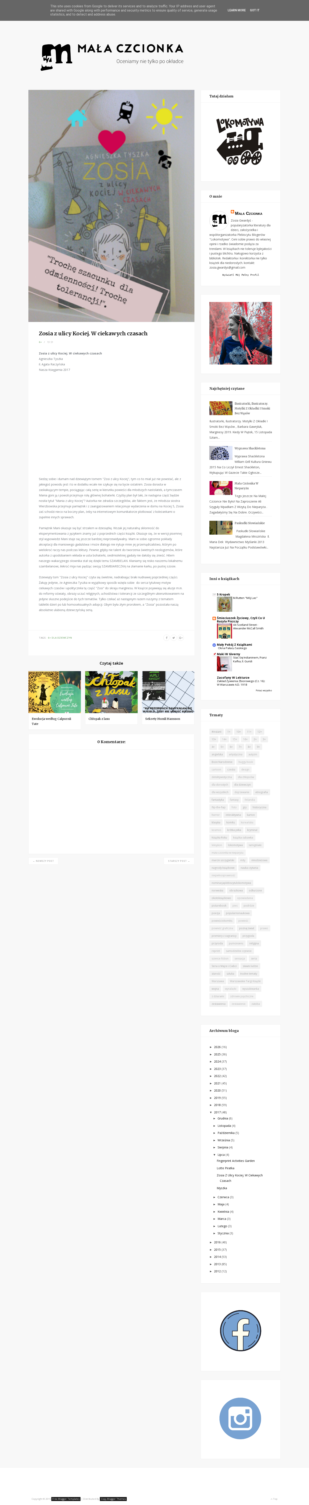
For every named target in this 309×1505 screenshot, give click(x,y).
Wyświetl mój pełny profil (240, 275)
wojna (215, 989)
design (245, 769)
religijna (254, 943)
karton (251, 815)
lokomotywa (235, 845)
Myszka (222, 1188)
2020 (218, 1090)
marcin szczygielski (223, 860)
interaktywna (233, 815)
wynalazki (230, 989)
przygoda (248, 936)
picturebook (219, 905)
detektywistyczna (222, 777)
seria (254, 958)
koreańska (247, 822)
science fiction (220, 958)
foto (234, 807)
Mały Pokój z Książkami (234, 645)
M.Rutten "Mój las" (245, 598)
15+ (235, 739)
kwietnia (224, 1212)
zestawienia (219, 1004)
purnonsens (236, 943)
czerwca (224, 1197)
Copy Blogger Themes (113, 1498)
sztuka (230, 973)
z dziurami (218, 996)
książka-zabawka (243, 837)
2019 (218, 1098)
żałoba (256, 1004)
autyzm (252, 754)
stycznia (224, 1233)
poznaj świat (246, 928)
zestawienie (239, 1004)
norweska (217, 890)
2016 (218, 1242)
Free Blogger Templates (65, 1498)
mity (242, 860)
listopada (225, 1126)
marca (222, 1219)
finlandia (250, 800)
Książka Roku (219, 837)
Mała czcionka (248, 213)
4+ (213, 747)
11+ (249, 731)
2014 (218, 1257)
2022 (218, 1076)
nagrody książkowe (223, 868)
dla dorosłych (220, 784)
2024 (218, 1061)
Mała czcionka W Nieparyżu (246, 486)
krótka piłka (234, 830)
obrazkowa (236, 890)
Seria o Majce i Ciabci (224, 966)
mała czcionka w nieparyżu (227, 852)
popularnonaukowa (238, 913)
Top (274, 1498)
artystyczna (235, 754)
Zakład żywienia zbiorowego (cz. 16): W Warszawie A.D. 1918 (241, 682)
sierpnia (223, 1147)
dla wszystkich (220, 792)
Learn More (237, 10)
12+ (260, 731)
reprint (216, 951)
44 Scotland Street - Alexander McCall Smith (248, 626)
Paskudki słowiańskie (250, 523)
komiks (230, 822)
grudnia (223, 1118)
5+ (222, 747)
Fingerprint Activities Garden (236, 1161)
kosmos (216, 830)
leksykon (217, 845)
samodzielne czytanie (239, 951)
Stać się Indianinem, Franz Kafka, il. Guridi (250, 659)
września (224, 1140)
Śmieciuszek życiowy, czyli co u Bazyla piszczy (241, 619)
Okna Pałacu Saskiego (232, 648)
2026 (218, 1047)
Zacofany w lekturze (233, 678)
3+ (264, 739)
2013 (218, 1264)
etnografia (261, 792)
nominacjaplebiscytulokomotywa (231, 883)
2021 (218, 1083)
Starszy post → (179, 860)
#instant (216, 731)
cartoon (216, 769)
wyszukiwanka (250, 989)
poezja (216, 913)
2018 (218, 1105)
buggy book (246, 762)
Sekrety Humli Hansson (162, 719)
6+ (40, 342)
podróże (249, 905)
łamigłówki (255, 845)
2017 (218, 1112)
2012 (218, 1271)
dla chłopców (246, 777)
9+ (258, 747)
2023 (218, 1069)
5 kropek (223, 594)
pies (235, 905)
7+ (240, 747)
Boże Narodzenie (222, 762)
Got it (255, 10)
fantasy (234, 800)
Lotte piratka (225, 1168)
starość (216, 973)
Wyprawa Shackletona (250, 448)
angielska (217, 754)
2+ (255, 739)
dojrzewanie (242, 792)
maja (221, 1204)
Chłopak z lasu (99, 719)
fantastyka (218, 800)
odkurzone (255, 890)
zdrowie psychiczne (242, 996)
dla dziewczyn (62, 637)
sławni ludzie (250, 966)
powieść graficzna (222, 928)
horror (216, 815)
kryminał (252, 830)
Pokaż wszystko (264, 690)
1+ (228, 731)
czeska (231, 769)
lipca (222, 1155)
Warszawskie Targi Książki (245, 981)
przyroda (217, 943)
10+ (238, 731)
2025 (218, 1054)
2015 (218, 1250)
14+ (224, 739)
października (226, 1133)
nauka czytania (249, 868)
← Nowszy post (43, 860)
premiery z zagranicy (224, 936)
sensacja (240, 958)
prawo (264, 928)
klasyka (216, 822)
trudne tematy (248, 973)
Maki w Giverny (228, 654)
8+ (249, 747)
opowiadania (245, 898)
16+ (245, 739)
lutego (223, 1226)
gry (245, 807)
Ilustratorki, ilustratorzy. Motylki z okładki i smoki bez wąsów (252, 408)
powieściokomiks (222, 920)
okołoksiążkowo (221, 898)
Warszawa (218, 981)
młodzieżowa (259, 860)
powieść (243, 920)
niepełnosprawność (223, 875)
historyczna (259, 807)
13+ (214, 739)
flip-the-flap (219, 807)
